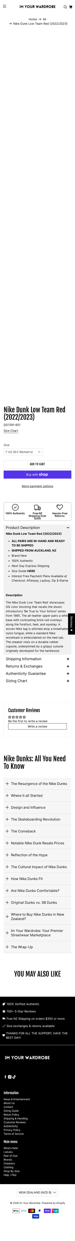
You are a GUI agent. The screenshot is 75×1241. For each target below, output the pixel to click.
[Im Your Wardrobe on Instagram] (9, 1077)
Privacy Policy (12, 1129)
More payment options (37, 486)
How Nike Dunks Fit (27, 879)
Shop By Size (11, 1171)
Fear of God (10, 1155)
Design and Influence (28, 807)
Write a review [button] (37, 726)
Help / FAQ (10, 1174)
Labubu (8, 1151)
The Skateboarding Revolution (35, 819)
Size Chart (11, 431)
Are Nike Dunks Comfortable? (35, 890)
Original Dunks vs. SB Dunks (34, 902)
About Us (9, 1103)
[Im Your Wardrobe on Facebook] (5, 1077)
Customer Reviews (15, 1122)
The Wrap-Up (22, 947)
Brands (8, 1159)
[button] (37, 527)
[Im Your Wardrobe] (37, 7)
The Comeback (23, 831)
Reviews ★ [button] (71, 624)
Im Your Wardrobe (29, 1202)
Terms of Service (14, 1133)
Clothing (8, 1167)
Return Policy (11, 1114)
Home (33, 19)
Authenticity (11, 1126)
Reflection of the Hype (29, 855)
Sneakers (9, 1163)
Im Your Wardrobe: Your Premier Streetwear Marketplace (37, 932)
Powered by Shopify (53, 1202)
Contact (8, 1106)
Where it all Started (27, 795)
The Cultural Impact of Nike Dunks (39, 867)
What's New (11, 1148)
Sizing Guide (11, 1110)
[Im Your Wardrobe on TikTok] (14, 1077)
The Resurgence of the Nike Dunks (39, 783)
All (44, 19)
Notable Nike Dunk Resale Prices (37, 843)
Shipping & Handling (16, 1118)
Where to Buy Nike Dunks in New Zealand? (37, 916)
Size (6, 445)
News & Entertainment (17, 1099)
